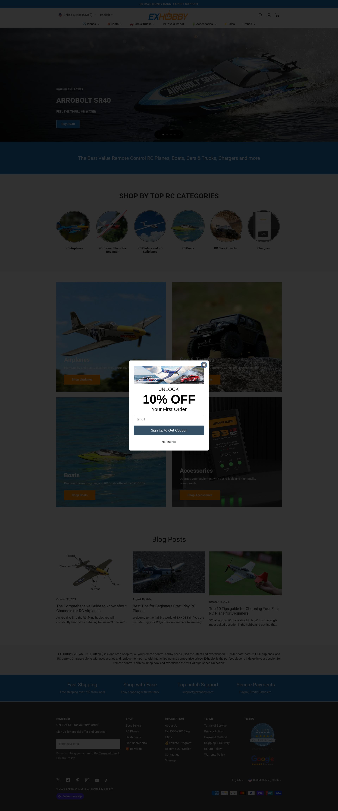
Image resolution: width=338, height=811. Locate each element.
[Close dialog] (204, 365)
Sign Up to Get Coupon (169, 430)
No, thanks (169, 442)
